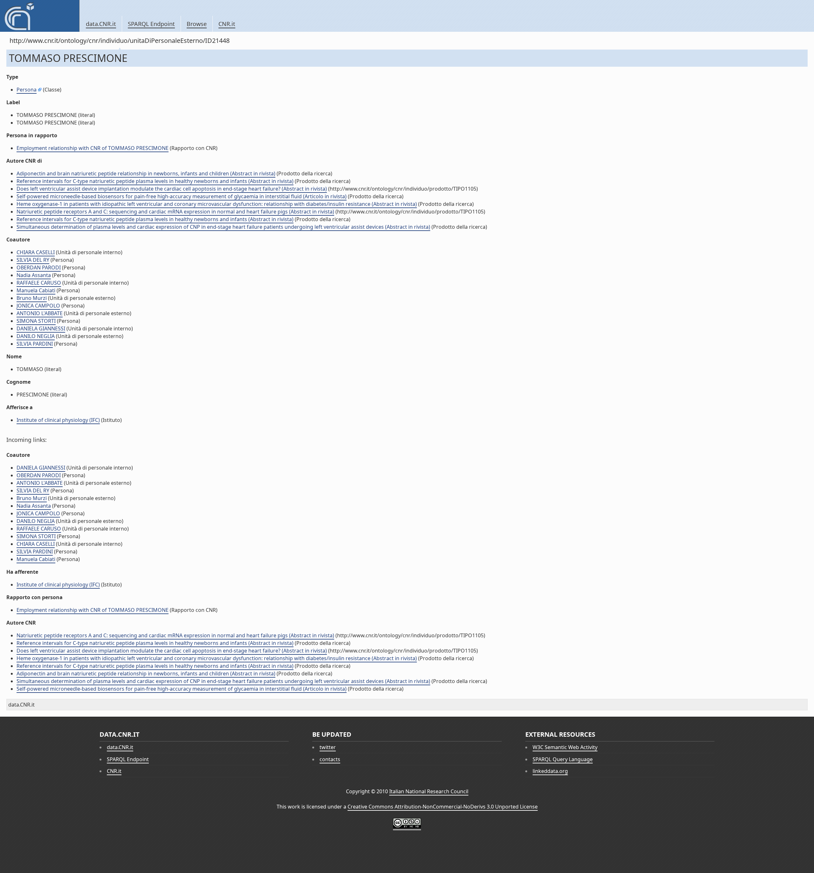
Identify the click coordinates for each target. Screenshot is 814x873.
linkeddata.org (550, 771)
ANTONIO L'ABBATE (40, 313)
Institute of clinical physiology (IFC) (58, 419)
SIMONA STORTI (36, 320)
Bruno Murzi (32, 297)
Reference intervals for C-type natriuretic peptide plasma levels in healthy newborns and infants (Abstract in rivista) (155, 181)
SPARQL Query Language (563, 759)
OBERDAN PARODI (39, 267)
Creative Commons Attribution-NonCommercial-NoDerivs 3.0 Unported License (443, 806)
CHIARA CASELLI (36, 252)
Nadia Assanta (34, 275)
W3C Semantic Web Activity (565, 747)
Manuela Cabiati (36, 290)
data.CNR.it (101, 24)
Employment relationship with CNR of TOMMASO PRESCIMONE (93, 148)
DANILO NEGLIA (36, 336)
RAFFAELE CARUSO (39, 282)
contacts (330, 759)
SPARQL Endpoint (151, 24)
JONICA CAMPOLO (38, 305)
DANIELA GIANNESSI (41, 328)
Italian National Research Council (428, 791)
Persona (27, 89)
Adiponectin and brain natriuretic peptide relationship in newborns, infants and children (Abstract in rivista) (146, 173)
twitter (328, 747)
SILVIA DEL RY (33, 259)
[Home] (39, 16)
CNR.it (226, 24)
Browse (197, 24)
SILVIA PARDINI (35, 343)
